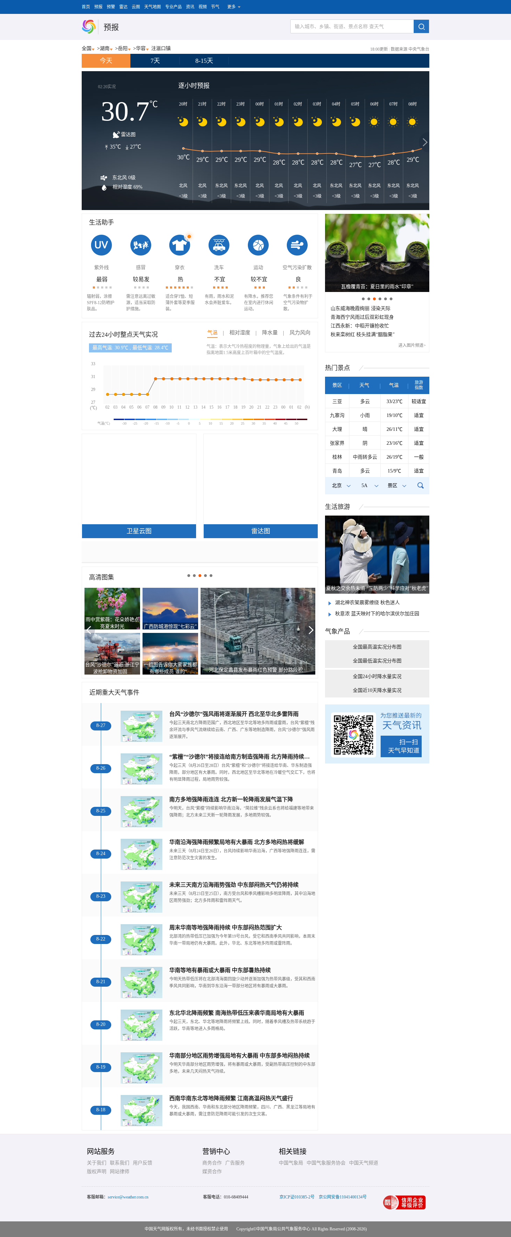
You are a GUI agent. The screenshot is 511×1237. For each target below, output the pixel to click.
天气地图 (152, 7)
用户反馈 (142, 1162)
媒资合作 (212, 1171)
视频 (202, 7)
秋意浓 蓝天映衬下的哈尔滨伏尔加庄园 (377, 613)
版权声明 (96, 1171)
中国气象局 (291, 1162)
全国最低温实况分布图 (377, 660)
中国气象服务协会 (326, 1162)
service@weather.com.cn (128, 1197)
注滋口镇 (161, 48)
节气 (215, 7)
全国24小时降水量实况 (377, 676)
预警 (111, 7)
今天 (106, 60)
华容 (141, 48)
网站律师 (119, 1171)
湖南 (105, 48)
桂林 (337, 457)
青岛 (337, 471)
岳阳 (123, 48)
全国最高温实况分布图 (377, 647)
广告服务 (235, 1162)
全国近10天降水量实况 (377, 690)
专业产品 (173, 7)
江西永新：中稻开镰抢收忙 (360, 325)
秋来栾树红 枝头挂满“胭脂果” (363, 334)
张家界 (337, 443)
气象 (337, 631)
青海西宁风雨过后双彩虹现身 (362, 317)
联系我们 (119, 1162)
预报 (98, 7)
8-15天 (204, 60)
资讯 (190, 7)
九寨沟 (337, 415)
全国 (86, 48)
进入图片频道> (412, 345)
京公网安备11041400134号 (343, 1197)
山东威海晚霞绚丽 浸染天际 (360, 308)
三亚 (337, 401)
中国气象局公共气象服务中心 (283, 1229)
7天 (155, 60)
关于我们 (96, 1162)
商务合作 (212, 1162)
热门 (337, 368)
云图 (136, 7)
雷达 (123, 7)
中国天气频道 (363, 1162)
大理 (337, 429)
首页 (86, 7)
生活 (337, 506)
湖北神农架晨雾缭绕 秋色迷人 (367, 602)
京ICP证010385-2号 (297, 1197)
